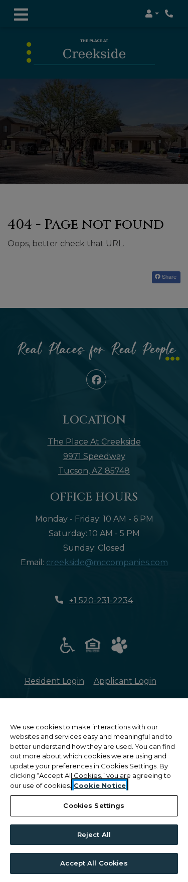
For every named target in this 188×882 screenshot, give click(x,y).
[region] (94, 790)
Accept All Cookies (93, 863)
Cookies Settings (93, 805)
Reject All (94, 834)
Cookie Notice (100, 785)
